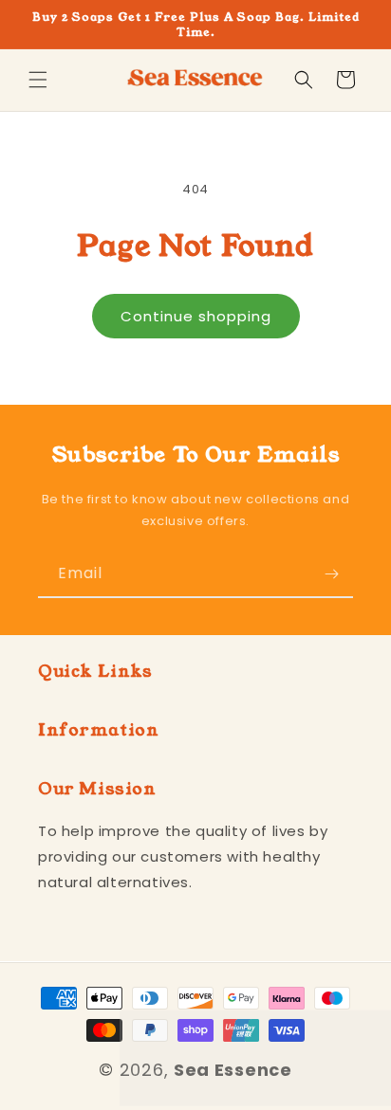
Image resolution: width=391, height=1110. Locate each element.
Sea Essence (233, 1070)
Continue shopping (196, 316)
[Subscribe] (331, 574)
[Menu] (38, 79)
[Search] (304, 79)
